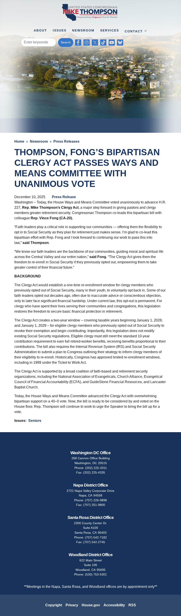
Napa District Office (90, 485)
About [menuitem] (40, 30)
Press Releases (66, 141)
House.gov (91, 605)
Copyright (53, 605)
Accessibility (114, 605)
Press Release (64, 197)
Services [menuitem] (109, 30)
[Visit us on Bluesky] (121, 42)
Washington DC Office (90, 452)
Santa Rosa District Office (91, 517)
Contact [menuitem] (134, 31)
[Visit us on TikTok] (104, 42)
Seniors (34, 420)
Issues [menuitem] (59, 30)
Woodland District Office (91, 554)
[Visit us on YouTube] (113, 42)
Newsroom (39, 141)
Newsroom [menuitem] (83, 30)
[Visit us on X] (96, 42)
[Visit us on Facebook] (79, 42)
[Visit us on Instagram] (87, 42)
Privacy (72, 605)
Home (19, 141)
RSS (132, 605)
